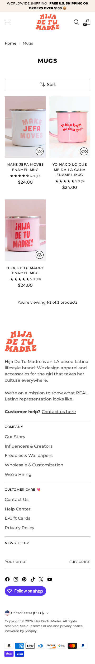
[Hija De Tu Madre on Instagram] (16, 580)
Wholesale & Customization (34, 464)
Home (10, 43)
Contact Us (16, 499)
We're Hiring (18, 474)
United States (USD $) (28, 613)
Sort (51, 84)
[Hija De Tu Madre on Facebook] (8, 580)
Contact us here (59, 411)
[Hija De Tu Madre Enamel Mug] (25, 230)
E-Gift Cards (17, 518)
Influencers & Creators (29, 446)
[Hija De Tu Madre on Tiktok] (33, 580)
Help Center (18, 509)
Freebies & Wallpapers (29, 455)
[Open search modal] (76, 22)
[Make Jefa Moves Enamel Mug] (25, 127)
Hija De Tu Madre (47, 621)
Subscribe (79, 562)
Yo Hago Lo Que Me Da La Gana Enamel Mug (70, 169)
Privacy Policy (19, 527)
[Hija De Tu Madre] (47, 22)
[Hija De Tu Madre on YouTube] (50, 580)
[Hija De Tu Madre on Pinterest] (25, 580)
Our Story (15, 436)
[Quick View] (39, 151)
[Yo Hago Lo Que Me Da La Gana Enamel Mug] (70, 127)
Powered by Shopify (21, 631)
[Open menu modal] (7, 22)
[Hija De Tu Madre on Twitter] (42, 580)
